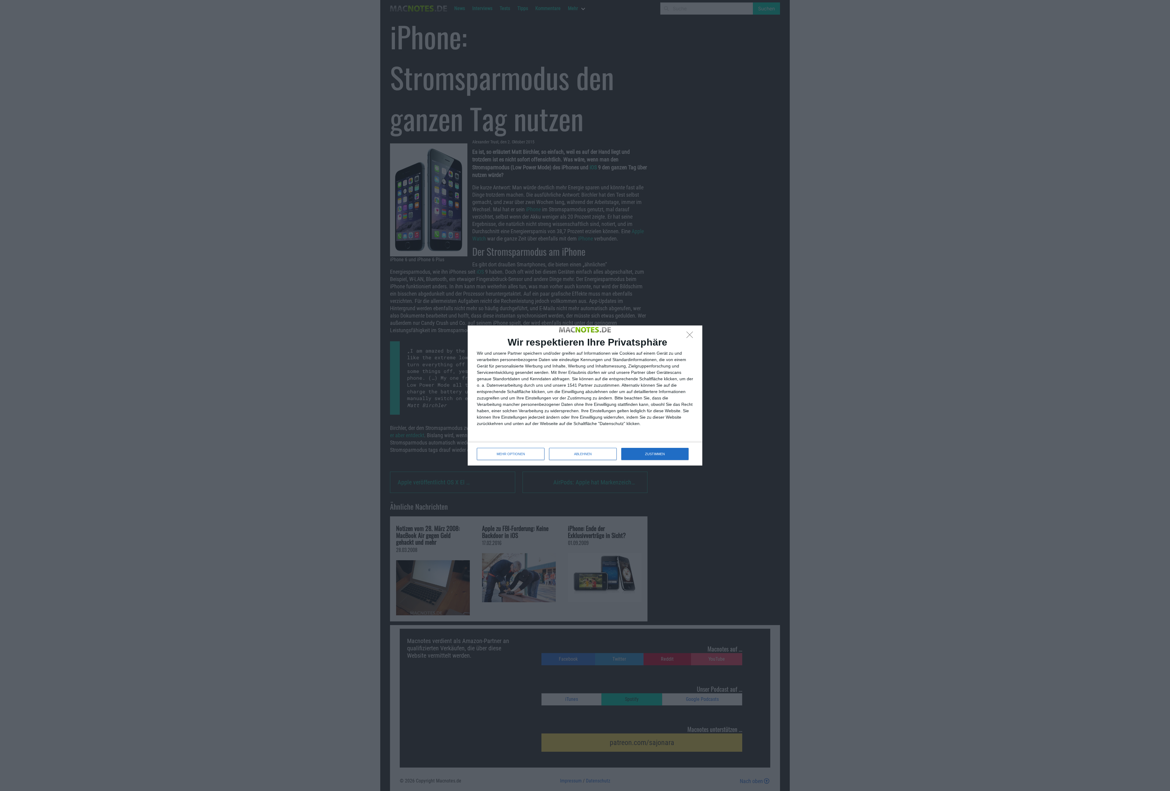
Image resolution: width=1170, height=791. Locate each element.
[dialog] (585, 395)
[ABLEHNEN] (691, 336)
